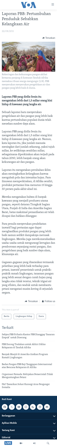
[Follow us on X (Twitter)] (12, 407)
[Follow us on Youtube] (19, 407)
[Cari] (48, 443)
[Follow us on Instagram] (26, 407)
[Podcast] (40, 407)
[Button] (48, 38)
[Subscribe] (47, 407)
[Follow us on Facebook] (5, 407)
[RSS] (33, 407)
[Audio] (34, 443)
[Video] (21, 443)
